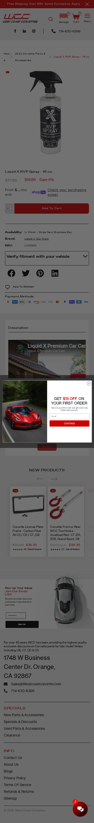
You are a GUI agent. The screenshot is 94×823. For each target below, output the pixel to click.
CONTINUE (69, 423)
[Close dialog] (89, 383)
